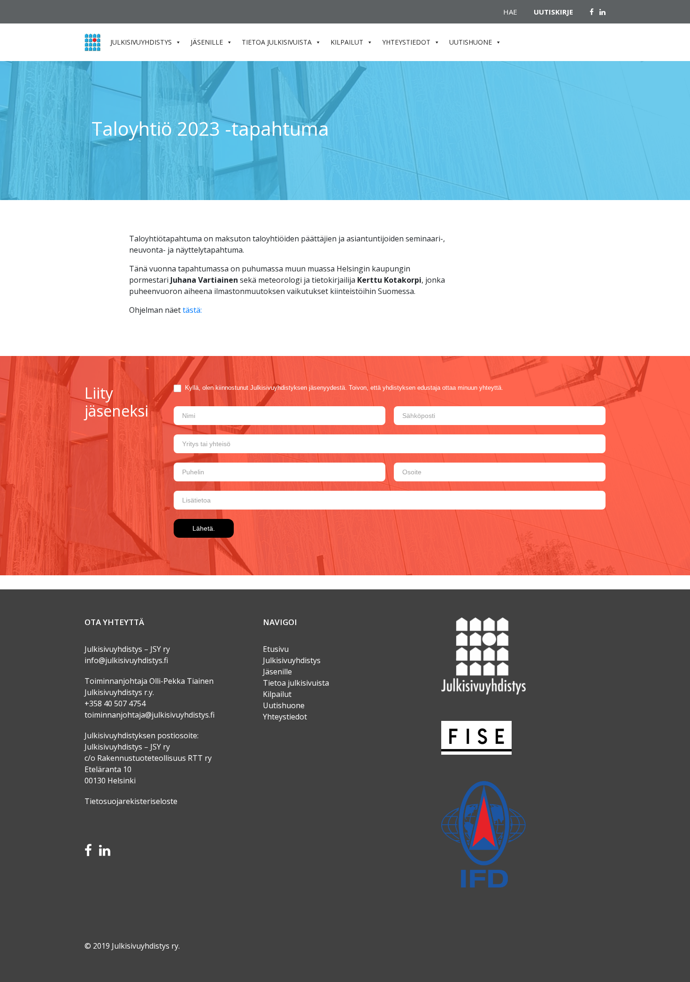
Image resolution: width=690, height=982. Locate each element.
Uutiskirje (553, 11)
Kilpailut (277, 694)
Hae (510, 11)
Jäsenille (277, 671)
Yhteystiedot (285, 716)
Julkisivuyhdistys (292, 660)
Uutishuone (284, 705)
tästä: (192, 310)
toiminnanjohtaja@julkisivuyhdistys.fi (149, 715)
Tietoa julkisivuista (296, 683)
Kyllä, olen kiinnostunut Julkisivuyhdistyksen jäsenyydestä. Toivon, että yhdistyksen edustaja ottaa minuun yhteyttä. (343, 387)
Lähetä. (203, 528)
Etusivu (276, 649)
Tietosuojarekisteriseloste (130, 801)
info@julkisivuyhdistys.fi (126, 660)
